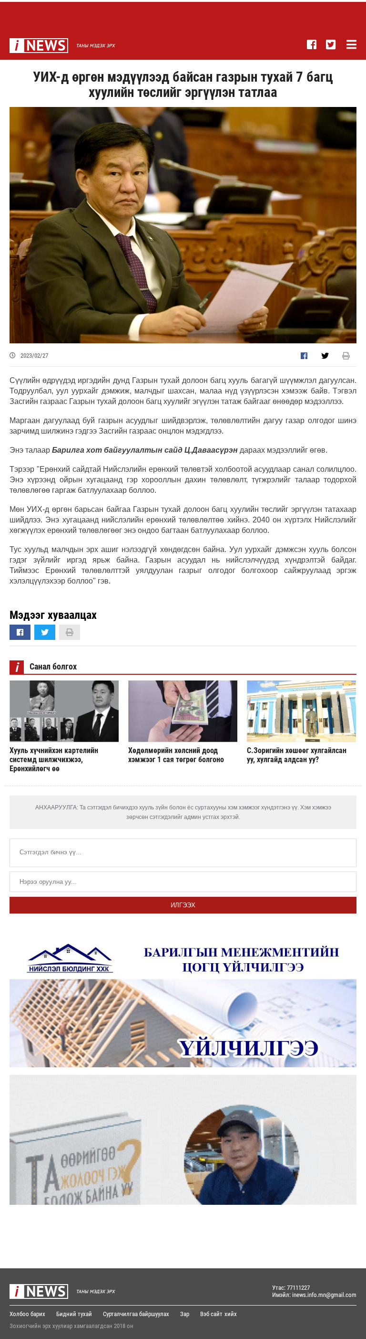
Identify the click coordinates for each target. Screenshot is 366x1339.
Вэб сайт (211, 1314)
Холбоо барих (27, 1314)
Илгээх (183, 905)
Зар (184, 1314)
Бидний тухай (74, 1314)
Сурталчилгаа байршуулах (136, 1314)
